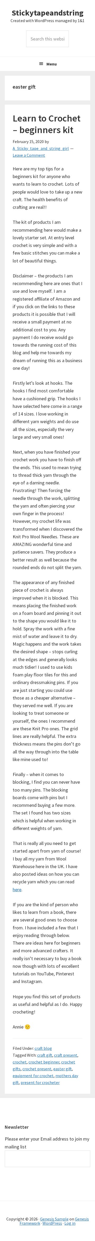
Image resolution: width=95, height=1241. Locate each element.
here (17, 890)
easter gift (62, 1068)
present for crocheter (40, 1082)
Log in (69, 1223)
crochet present (36, 1068)
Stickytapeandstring (47, 13)
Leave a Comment (29, 155)
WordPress (52, 1223)
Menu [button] (51, 64)
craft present (65, 1055)
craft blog (43, 1048)
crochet (20, 1062)
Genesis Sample (54, 1219)
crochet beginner (43, 1062)
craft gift (44, 1055)
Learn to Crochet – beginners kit (46, 123)
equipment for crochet (33, 1075)
